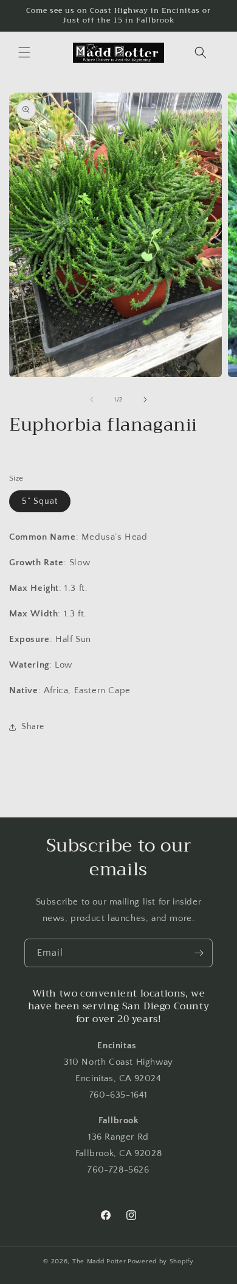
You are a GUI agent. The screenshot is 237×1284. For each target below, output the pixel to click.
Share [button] (32, 727)
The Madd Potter (99, 1261)
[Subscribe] (198, 953)
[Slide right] (145, 399)
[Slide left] (91, 399)
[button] (24, 52)
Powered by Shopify (161, 1261)
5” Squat (40, 501)
